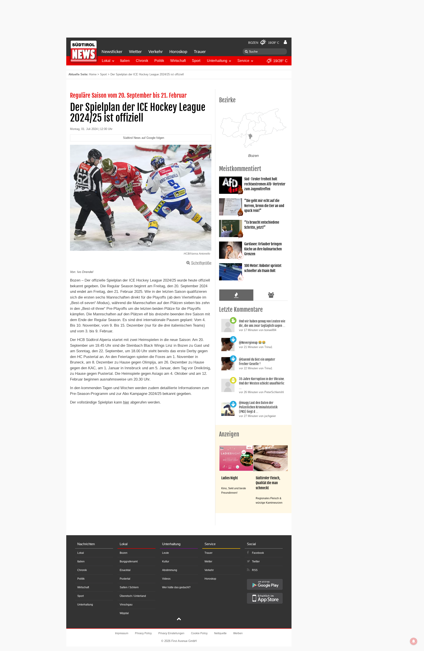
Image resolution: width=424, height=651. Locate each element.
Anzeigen (229, 434)
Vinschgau (126, 604)
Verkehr (155, 51)
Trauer (200, 51)
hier (126, 402)
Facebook (258, 552)
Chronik (142, 61)
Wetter (135, 51)
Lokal (106, 61)
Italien (125, 61)
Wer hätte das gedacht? (176, 587)
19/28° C (280, 61)
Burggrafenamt (129, 561)
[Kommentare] (236, 295)
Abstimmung (169, 570)
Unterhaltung (217, 61)
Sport (196, 61)
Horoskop (178, 51)
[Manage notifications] (413, 641)
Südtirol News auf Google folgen (143, 137)
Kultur (165, 561)
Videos (166, 578)
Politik (159, 61)
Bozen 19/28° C (263, 42)
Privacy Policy (143, 633)
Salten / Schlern (129, 587)
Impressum (121, 633)
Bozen (123, 552)
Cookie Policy (199, 633)
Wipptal (124, 613)
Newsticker (112, 51)
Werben (238, 633)
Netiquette (220, 633)
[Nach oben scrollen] (179, 619)
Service (243, 61)
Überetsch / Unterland (133, 596)
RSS (254, 570)
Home (93, 74)
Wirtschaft (178, 61)
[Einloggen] (285, 42)
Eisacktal (125, 570)
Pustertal (125, 578)
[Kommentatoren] (271, 295)
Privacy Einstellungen (171, 633)
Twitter (256, 561)
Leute (165, 552)
